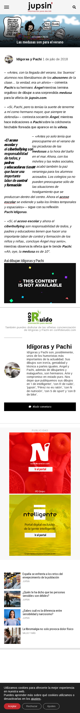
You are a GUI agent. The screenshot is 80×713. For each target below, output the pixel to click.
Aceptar (12, 706)
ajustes (36, 698)
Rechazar (31, 706)
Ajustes (51, 706)
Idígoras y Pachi (29, 59)
